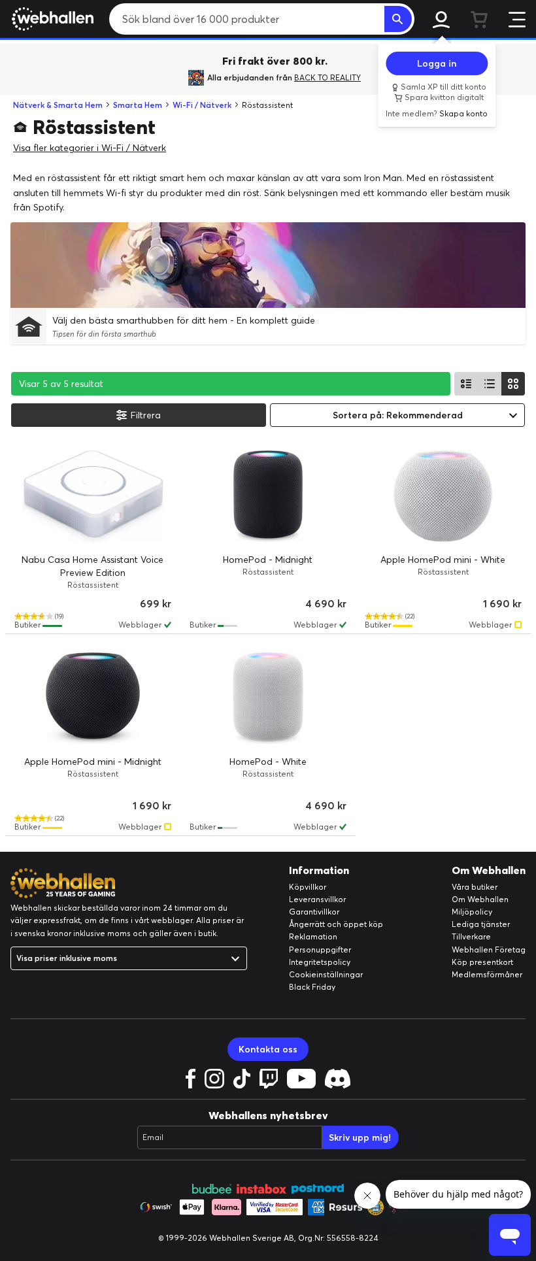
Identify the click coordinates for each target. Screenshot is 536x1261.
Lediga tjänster (481, 924)
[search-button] (398, 19)
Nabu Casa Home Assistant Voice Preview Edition (92, 566)
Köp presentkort (482, 962)
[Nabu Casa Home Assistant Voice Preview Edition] (92, 496)
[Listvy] (466, 383)
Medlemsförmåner (487, 974)
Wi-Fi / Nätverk (202, 105)
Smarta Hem (137, 105)
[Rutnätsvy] (513, 383)
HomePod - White (268, 761)
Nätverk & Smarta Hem (58, 105)
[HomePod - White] (268, 698)
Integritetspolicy (319, 962)
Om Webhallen (480, 899)
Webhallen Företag (489, 949)
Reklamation (313, 936)
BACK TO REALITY (327, 77)
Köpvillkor (307, 887)
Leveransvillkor (317, 899)
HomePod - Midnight (267, 559)
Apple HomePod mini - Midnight (92, 761)
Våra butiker (474, 887)
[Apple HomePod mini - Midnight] (92, 698)
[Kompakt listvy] (489, 383)
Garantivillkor (314, 911)
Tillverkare (471, 936)
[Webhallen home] (50, 19)
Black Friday (312, 987)
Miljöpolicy (472, 911)
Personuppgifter (320, 949)
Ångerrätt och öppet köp (336, 924)
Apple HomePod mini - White (442, 559)
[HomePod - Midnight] (268, 496)
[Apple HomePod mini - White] (443, 496)
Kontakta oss (268, 1049)
